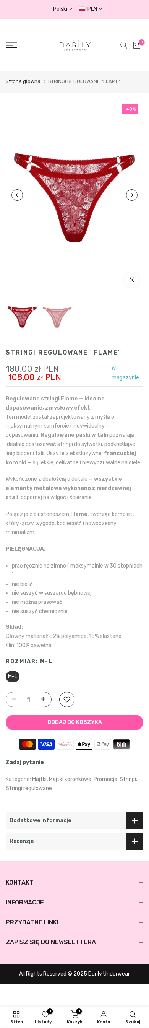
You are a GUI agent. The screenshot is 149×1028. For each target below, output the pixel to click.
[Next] (132, 195)
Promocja (105, 779)
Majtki (39, 779)
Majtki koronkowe (70, 779)
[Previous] (17, 195)
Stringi (128, 779)
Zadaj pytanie (25, 762)
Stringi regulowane (29, 788)
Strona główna (23, 81)
